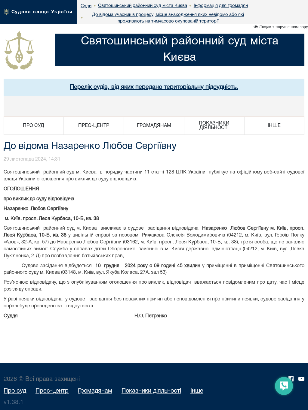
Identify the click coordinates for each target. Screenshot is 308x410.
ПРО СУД (33, 126)
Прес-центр (52, 391)
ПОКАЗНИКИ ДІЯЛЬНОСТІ (214, 125)
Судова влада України (42, 12)
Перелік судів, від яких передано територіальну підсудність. (154, 87)
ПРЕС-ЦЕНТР (93, 126)
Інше (196, 391)
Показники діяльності (151, 391)
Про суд (15, 391)
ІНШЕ (274, 126)
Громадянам (95, 391)
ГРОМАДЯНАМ (154, 126)
